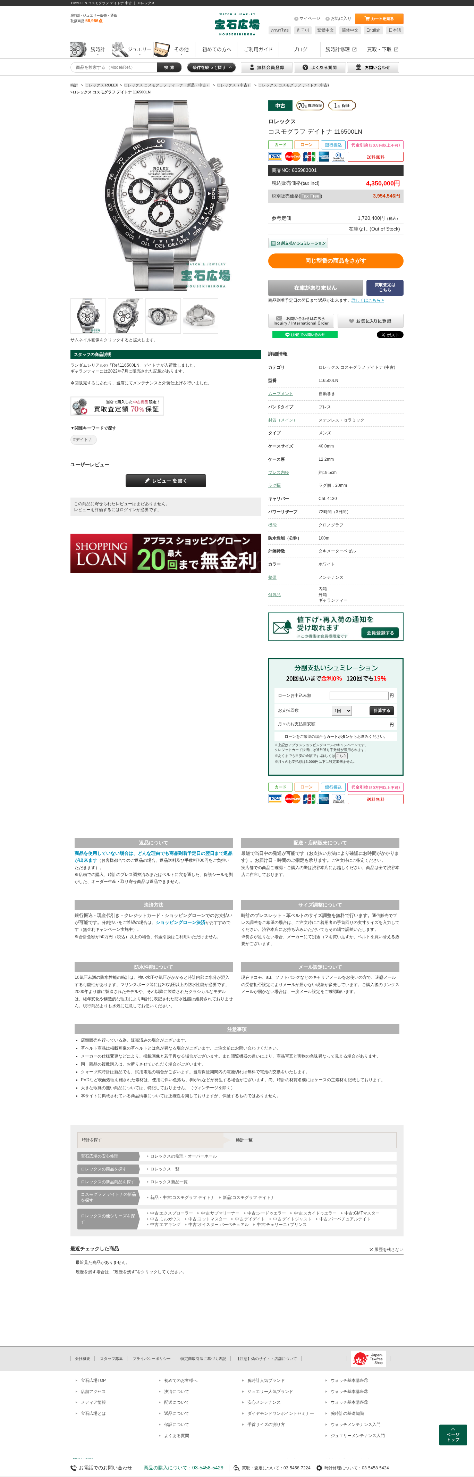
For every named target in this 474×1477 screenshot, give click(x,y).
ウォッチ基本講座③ (349, 1402)
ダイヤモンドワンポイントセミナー (280, 1413)
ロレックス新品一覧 (169, 1181)
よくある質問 (176, 1435)
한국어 (303, 30)
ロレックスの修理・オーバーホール (183, 1156)
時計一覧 (244, 1140)
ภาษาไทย (280, 30)
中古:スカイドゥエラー (315, 1213)
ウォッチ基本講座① (349, 1380)
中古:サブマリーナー (220, 1213)
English (373, 30)
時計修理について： (343, 1468)
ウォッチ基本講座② (349, 1391)
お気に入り (341, 18)
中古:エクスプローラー (171, 1213)
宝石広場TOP (93, 1380)
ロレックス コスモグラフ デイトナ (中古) (357, 367)
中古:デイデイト (250, 1219)
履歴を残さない (389, 1249)
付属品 (274, 594)
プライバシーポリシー (152, 1359)
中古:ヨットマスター (207, 1219)
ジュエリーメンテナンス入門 (358, 1435)
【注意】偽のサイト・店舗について (266, 1359)
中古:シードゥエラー (266, 1213)
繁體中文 (325, 30)
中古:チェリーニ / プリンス (282, 1224)
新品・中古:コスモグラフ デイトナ (182, 1197)
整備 (272, 577)
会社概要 (82, 1359)
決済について (176, 1391)
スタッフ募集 (111, 1359)
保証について (176, 1424)
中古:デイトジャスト (292, 1219)
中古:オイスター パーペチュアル (218, 1224)
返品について (176, 1413)
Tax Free (310, 196)
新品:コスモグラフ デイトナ (249, 1197)
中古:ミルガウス (165, 1219)
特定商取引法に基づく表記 (203, 1359)
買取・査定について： (262, 1468)
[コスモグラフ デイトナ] (88, 316)
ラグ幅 (274, 485)
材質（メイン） (282, 420)
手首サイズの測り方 (266, 1424)
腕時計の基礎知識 (347, 1413)
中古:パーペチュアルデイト (345, 1219)
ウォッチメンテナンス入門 (356, 1424)
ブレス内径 (278, 472)
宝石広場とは (93, 1413)
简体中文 (350, 30)
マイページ (309, 18)
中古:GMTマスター (362, 1213)
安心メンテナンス (264, 1402)
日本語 (395, 30)
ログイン (128, 509)
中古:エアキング (165, 1224)
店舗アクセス (93, 1391)
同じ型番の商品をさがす (335, 261)
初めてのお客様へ (180, 1380)
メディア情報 (93, 1402)
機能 (272, 525)
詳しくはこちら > (368, 300)
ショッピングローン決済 (180, 922)
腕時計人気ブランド (266, 1380)
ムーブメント (280, 393)
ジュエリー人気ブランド (270, 1391)
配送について (176, 1402)
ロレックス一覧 (164, 1169)
